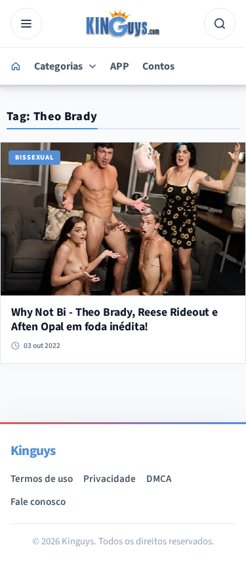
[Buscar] (220, 23)
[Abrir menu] (26, 23)
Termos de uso (41, 478)
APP (119, 66)
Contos (158, 66)
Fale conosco (38, 501)
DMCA (158, 478)
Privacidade (109, 478)
